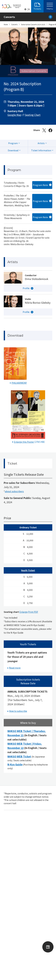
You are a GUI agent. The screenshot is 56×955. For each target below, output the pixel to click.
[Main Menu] (50, 6)
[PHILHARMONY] (15, 364)
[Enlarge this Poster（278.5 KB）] (28, 415)
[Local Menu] (50, 16)
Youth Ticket (28, 570)
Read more (15, 667)
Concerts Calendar (48, 947)
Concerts (14, 24)
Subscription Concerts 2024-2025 (33, 24)
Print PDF (33, 611)
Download (13, 150)
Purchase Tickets (37, 6)
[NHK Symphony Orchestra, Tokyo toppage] (11, 6)
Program (13, 143)
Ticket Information (41, 150)
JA (28, 9)
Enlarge (23, 611)
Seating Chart (32, 115)
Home (6, 24)
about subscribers (14, 491)
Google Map (14, 115)
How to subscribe (18, 711)
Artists (41, 143)
